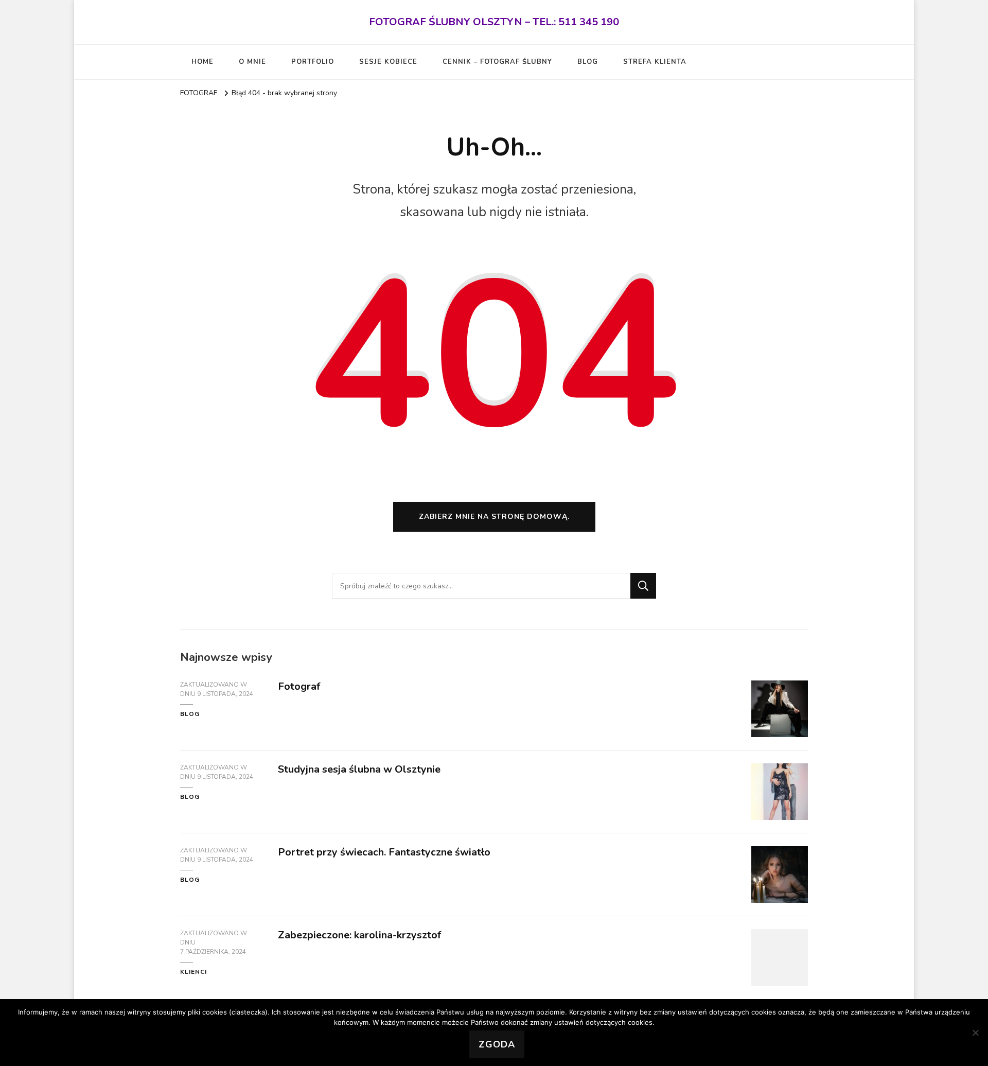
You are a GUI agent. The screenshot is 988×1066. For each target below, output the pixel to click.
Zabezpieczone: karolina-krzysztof (359, 935)
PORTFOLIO (312, 61)
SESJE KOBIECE (388, 61)
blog (190, 714)
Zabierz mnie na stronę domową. (494, 516)
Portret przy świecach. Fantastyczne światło (384, 852)
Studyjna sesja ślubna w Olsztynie (359, 769)
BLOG (587, 61)
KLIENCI (193, 972)
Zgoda (497, 1044)
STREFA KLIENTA (654, 61)
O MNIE (252, 61)
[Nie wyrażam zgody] (975, 1032)
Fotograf (299, 686)
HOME (202, 61)
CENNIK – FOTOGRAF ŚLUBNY (497, 61)
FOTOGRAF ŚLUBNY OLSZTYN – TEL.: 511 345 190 (494, 22)
